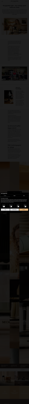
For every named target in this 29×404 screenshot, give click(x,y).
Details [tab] (14, 195)
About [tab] (24, 195)
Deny (5, 209)
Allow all (24, 209)
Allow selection (14, 209)
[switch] (11, 206)
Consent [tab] (5, 195)
